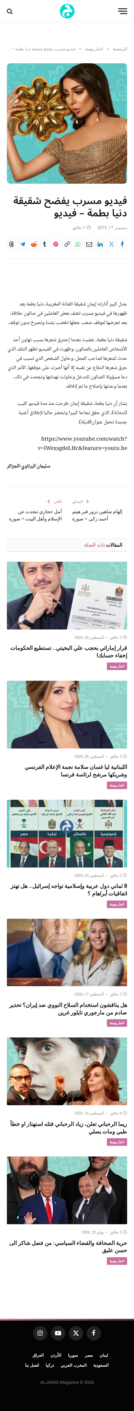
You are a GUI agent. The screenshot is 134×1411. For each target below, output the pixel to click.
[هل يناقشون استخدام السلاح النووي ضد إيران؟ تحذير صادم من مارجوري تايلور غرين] (67, 953)
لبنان (104, 1355)
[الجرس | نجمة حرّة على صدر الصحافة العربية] (67, 11)
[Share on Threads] (11, 244)
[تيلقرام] (22, 244)
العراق (38, 1355)
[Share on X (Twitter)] (111, 244)
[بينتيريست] (55, 244)
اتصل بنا (32, 1365)
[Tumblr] (44, 244)
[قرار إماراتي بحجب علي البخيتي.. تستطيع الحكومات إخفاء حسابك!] (67, 595)
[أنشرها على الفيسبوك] (122, 244)
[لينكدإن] (100, 244)
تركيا (50, 1365)
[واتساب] (78, 244)
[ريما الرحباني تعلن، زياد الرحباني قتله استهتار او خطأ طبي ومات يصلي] (67, 1071)
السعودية (101, 1365)
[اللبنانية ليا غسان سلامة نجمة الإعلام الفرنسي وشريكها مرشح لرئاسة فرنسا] (67, 714)
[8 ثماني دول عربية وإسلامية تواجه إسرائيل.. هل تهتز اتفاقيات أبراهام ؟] (67, 834)
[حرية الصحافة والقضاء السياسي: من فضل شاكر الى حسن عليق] (67, 1190)
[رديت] (33, 244)
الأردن (56, 1355)
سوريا (73, 1355)
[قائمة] (122, 11)
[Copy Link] (66, 244)
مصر (89, 1355)
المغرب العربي (74, 1365)
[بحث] (10, 11)
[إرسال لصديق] (89, 244)
